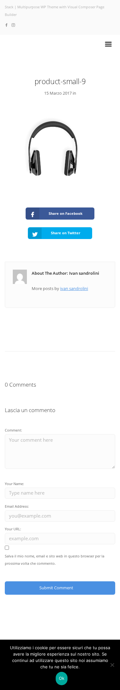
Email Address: (17, 506)
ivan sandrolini (74, 288)
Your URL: (13, 529)
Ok (62, 678)
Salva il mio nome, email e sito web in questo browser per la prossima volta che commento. (54, 560)
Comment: (13, 430)
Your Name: (14, 483)
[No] (112, 665)
